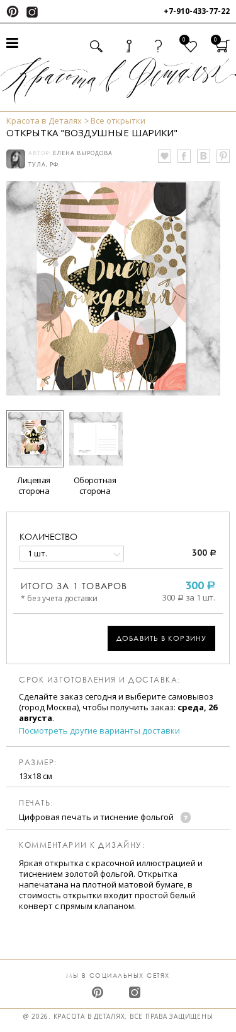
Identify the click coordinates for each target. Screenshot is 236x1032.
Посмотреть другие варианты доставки (99, 730)
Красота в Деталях (44, 120)
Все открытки (118, 120)
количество (48, 536)
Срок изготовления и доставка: (100, 680)
